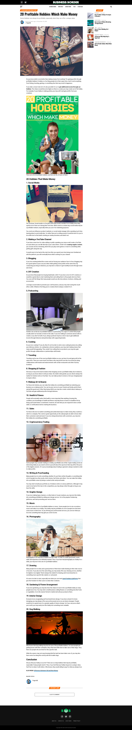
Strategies (80, 6)
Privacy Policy (76, 721)
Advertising (68, 6)
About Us (54, 721)
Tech (74, 6)
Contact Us (61, 721)
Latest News (68, 721)
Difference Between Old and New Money (46, 670)
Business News (52, 6)
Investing (60, 6)
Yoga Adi (28, 23)
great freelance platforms (70, 578)
